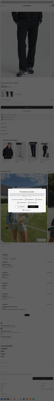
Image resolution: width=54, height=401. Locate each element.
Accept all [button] (33, 206)
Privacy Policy (28, 196)
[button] (27, 210)
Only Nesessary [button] (21, 206)
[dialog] (27, 200)
